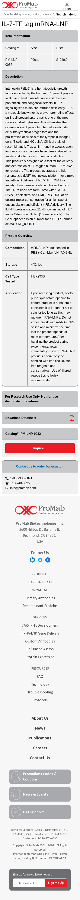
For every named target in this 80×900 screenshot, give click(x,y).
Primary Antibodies (40, 598)
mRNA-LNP (40, 590)
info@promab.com (23, 488)
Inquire (38, 448)
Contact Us (40, 757)
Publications (40, 738)
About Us (40, 718)
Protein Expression (40, 657)
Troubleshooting (40, 692)
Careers (40, 747)
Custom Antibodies (40, 641)
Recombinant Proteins (40, 605)
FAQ (40, 676)
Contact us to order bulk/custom (40, 466)
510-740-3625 (20, 483)
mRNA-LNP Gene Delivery (40, 633)
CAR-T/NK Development (40, 625)
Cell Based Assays (40, 649)
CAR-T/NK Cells (40, 582)
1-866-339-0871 (21, 478)
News (40, 728)
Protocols (40, 700)
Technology (40, 684)
